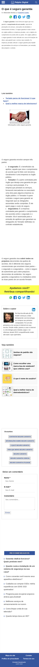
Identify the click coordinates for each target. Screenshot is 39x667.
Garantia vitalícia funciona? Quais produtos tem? (17, 560)
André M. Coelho (23, 12)
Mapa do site (10, 655)
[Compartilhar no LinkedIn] (28, 17)
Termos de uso (28, 659)
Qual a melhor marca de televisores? (21, 104)
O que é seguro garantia (20, 445)
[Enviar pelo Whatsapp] (10, 17)
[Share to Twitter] (24, 17)
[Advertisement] (19, 70)
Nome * (7, 478)
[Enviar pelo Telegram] (19, 17)
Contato (29, 655)
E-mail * (7, 487)
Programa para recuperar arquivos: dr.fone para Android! (19, 595)
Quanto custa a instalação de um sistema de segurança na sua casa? (19, 569)
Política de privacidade (10, 659)
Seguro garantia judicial (20, 458)
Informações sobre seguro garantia (20, 441)
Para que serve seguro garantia (20, 449)
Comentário (9, 496)
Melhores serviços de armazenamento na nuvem (15, 602)
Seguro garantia (20, 454)
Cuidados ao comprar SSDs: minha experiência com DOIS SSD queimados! (19, 587)
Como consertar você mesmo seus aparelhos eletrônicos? (19, 577)
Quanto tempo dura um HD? (17, 616)
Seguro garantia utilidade (20, 462)
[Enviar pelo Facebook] (15, 17)
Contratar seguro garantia (20, 436)
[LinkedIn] (33, 309)
